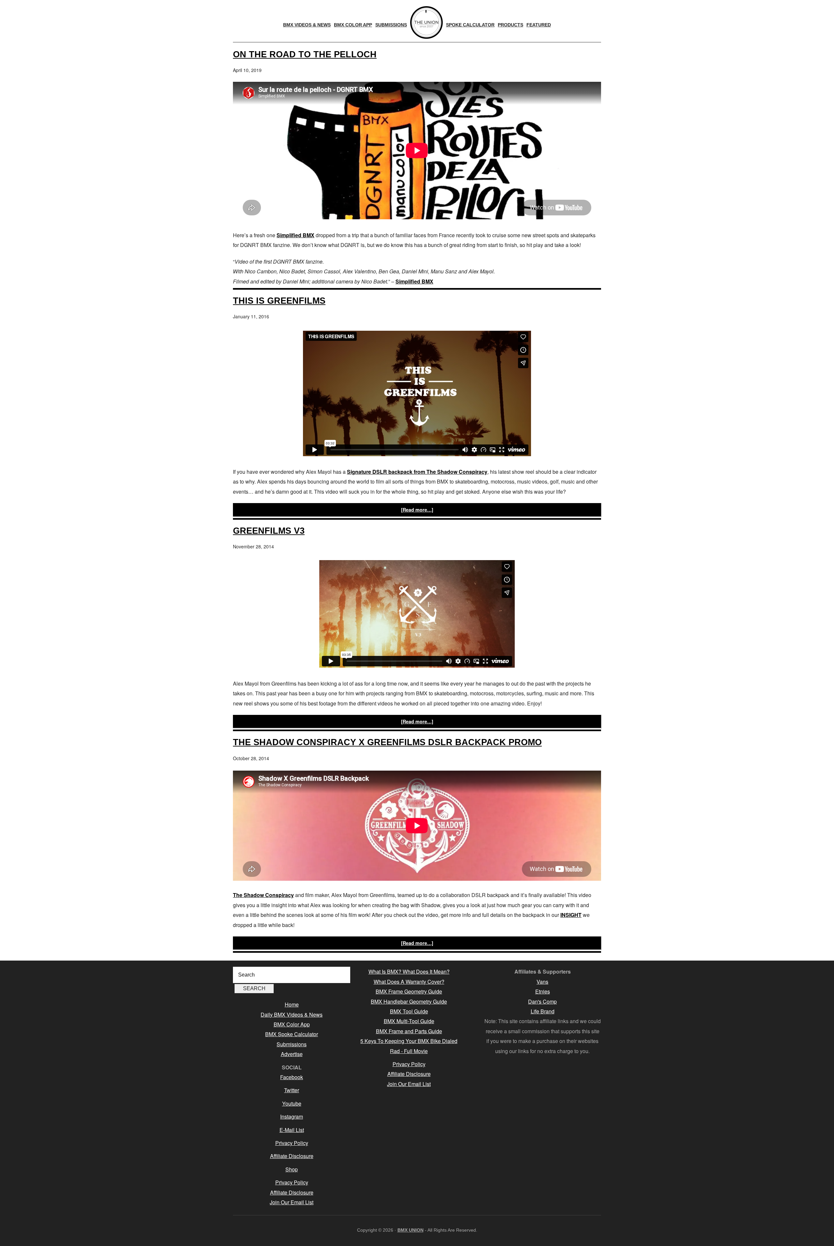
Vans (542, 981)
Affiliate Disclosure (291, 1156)
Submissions (292, 1044)
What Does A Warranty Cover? (409, 981)
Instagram (291, 1116)
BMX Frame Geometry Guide (409, 991)
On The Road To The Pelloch (305, 54)
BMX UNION (410, 1230)
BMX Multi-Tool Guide (409, 1021)
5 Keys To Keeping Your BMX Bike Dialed (408, 1041)
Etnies (542, 991)
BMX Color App (292, 1024)
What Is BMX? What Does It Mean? (409, 971)
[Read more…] (417, 509)
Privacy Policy (291, 1143)
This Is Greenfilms (279, 301)
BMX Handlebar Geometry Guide (409, 1001)
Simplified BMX (295, 235)
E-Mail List (292, 1130)
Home (292, 1004)
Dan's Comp (542, 1001)
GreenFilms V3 (269, 531)
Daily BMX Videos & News (292, 1014)
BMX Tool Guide (409, 1011)
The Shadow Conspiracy (263, 895)
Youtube (291, 1103)
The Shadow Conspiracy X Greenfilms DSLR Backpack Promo (387, 742)
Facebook (291, 1077)
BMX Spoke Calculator (291, 1034)
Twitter (291, 1090)
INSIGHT (571, 915)
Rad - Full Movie (409, 1051)
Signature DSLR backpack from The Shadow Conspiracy (417, 471)
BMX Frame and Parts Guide (409, 1031)
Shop (291, 1169)
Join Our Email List (291, 1202)
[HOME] (426, 22)
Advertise (292, 1054)
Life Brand (542, 1011)
